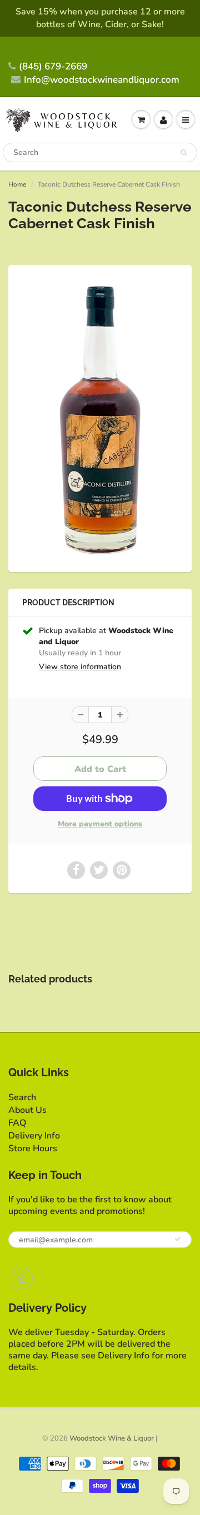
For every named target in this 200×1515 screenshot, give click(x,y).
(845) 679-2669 (53, 66)
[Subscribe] (178, 1239)
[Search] (183, 153)
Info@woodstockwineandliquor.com (101, 79)
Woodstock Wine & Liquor (111, 1438)
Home (17, 184)
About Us (27, 1110)
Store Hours (32, 1148)
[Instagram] (22, 1278)
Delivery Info (34, 1136)
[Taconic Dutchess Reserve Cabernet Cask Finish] (100, 417)
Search (22, 1097)
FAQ (17, 1123)
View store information (80, 666)
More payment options (100, 824)
